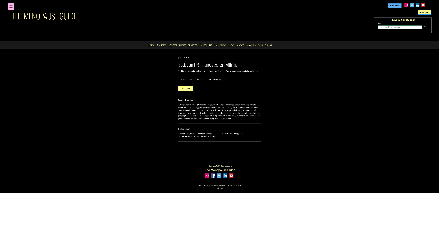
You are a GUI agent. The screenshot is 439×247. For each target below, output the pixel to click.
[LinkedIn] (417, 5)
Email (380, 23)
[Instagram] (406, 5)
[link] (185, 88)
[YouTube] (423, 5)
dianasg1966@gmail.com (220, 166)
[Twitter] (412, 5)
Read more (335, 40)
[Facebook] (213, 175)
